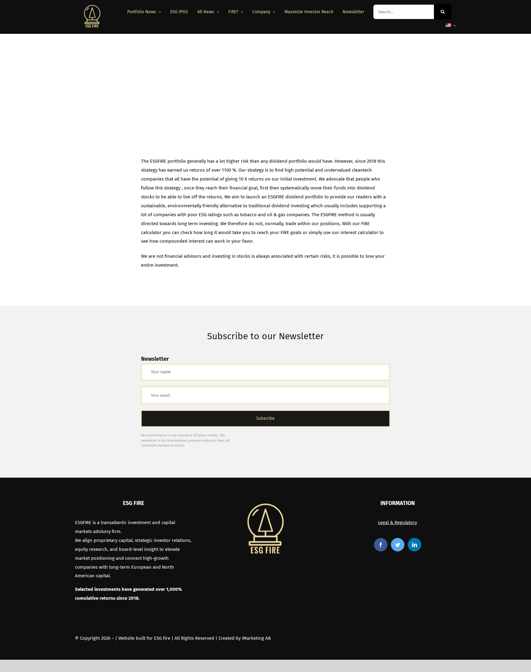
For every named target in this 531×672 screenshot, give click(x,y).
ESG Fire (162, 638)
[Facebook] (380, 544)
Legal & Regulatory (397, 522)
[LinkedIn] (414, 544)
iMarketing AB (256, 638)
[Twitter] (397, 544)
